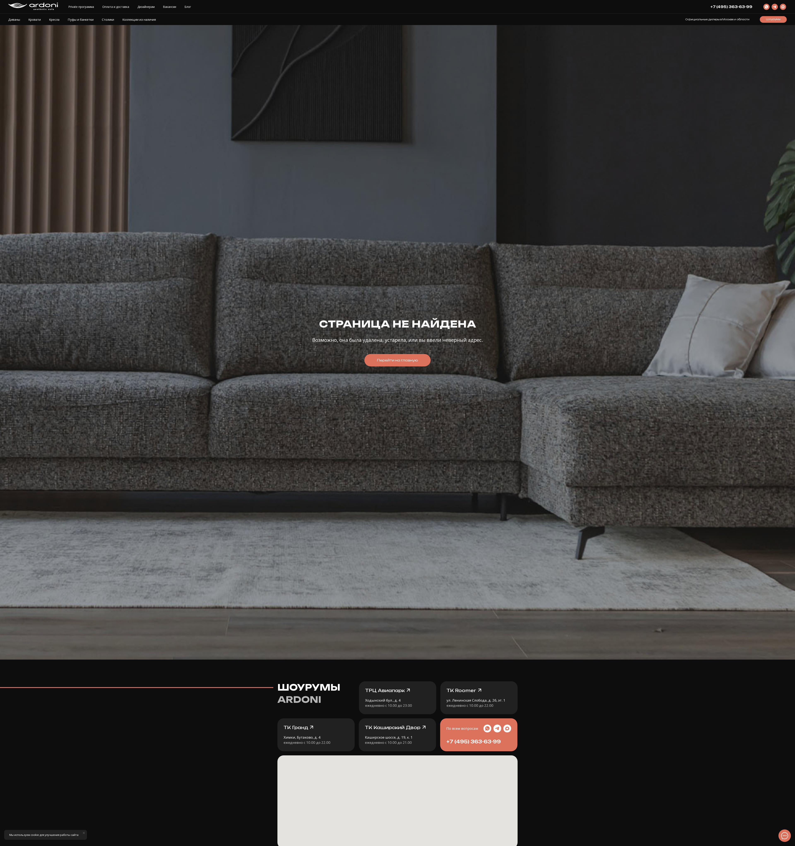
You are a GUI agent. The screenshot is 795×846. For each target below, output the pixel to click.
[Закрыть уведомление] (84, 833)
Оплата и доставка (115, 7)
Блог (187, 7)
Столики (108, 19)
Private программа (81, 7)
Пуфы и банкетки (81, 19)
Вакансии (169, 7)
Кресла (54, 19)
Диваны (14, 19)
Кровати (34, 19)
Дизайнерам (146, 7)
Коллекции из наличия (139, 19)
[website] (766, 7)
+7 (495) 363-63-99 (473, 742)
